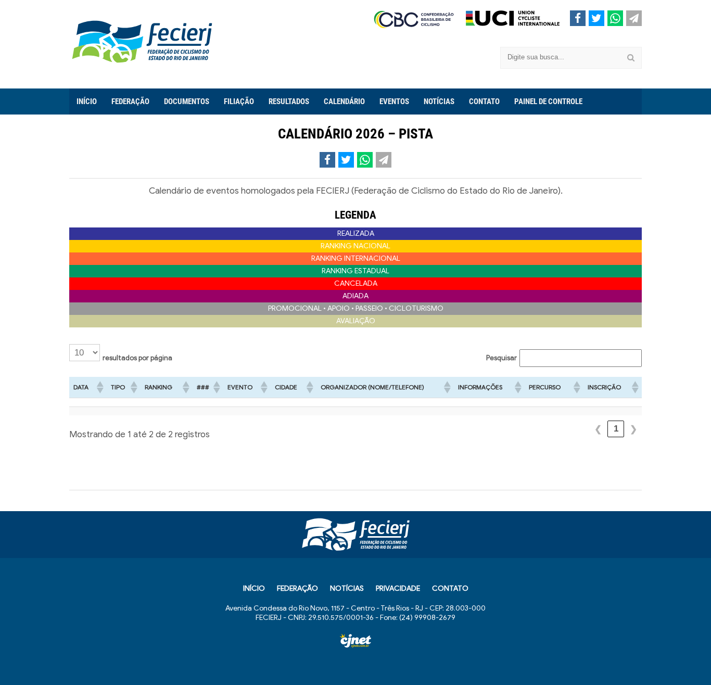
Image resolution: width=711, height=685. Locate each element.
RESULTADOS (289, 101)
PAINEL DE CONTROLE (548, 101)
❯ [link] (633, 429)
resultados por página (137, 357)
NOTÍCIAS (439, 101)
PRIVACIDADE (398, 588)
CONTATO (484, 101)
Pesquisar (501, 357)
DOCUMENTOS (186, 101)
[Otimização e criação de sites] (355, 641)
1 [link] (616, 429)
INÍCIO (87, 101)
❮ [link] (598, 429)
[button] (99, 387)
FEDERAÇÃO (130, 101)
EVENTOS (394, 101)
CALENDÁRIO (344, 101)
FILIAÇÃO (239, 101)
